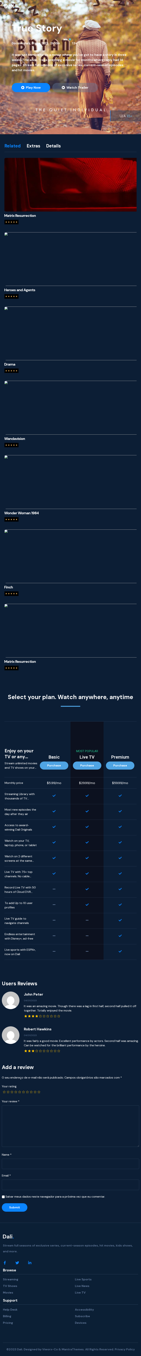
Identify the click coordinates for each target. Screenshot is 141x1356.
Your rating (9, 1086)
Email (6, 1175)
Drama (36, 43)
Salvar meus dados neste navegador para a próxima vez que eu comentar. (55, 1196)
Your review (10, 1101)
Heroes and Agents (19, 290)
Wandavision (14, 438)
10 (38, 1092)
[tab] (15, 146)
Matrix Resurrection (20, 215)
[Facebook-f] (5, 1263)
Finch (8, 587)
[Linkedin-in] (30, 1263)
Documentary (21, 43)
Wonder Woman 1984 (21, 513)
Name (7, 1155)
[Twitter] (17, 1263)
